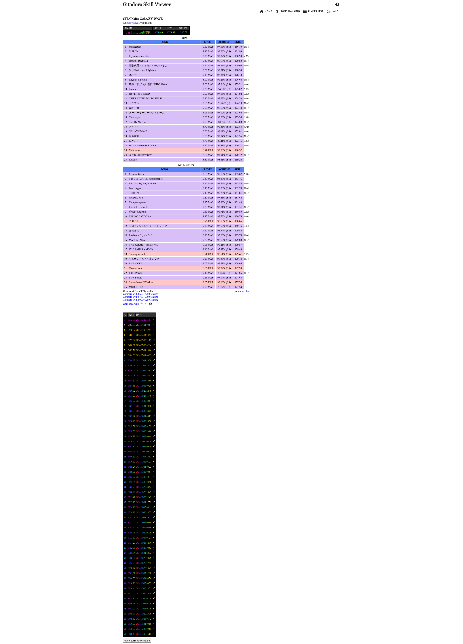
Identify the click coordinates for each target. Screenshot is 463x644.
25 (125, 441)
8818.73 (131, 583)
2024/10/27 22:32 (143, 563)
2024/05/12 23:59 (143, 360)
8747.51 (131, 517)
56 (125, 598)
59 (125, 614)
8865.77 (131, 614)
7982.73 (131, 325)
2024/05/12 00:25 (143, 355)
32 (125, 477)
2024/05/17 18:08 (143, 380)
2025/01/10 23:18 (143, 614)
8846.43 (131, 603)
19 (125, 411)
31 (125, 472)
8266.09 (131, 335)
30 (125, 467)
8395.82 (131, 340)
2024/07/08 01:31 (143, 462)
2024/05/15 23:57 (143, 375)
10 (125, 365)
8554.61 (131, 386)
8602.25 (131, 411)
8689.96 (131, 472)
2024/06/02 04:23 (143, 411)
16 (125, 396)
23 (125, 431)
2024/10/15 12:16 (143, 543)
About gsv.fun (242, 291)
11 (125, 370)
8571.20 (131, 396)
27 (125, 451)
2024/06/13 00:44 (143, 436)
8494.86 (131, 355)
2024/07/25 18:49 (143, 492)
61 (125, 624)
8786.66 (131, 558)
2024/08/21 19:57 (143, 517)
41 (125, 522)
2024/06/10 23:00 (143, 431)
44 (125, 538)
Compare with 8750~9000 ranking (140, 296)
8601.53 (131, 406)
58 (125, 608)
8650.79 (131, 436)
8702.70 (131, 487)
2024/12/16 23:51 (143, 588)
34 (125, 487)
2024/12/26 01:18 (143, 598)
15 (125, 391)
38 (125, 507)
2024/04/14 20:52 (143, 335)
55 (125, 593)
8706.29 (131, 492)
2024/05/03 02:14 (143, 345)
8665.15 (131, 446)
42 (125, 527)
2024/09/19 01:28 (143, 532)
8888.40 (131, 634)
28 (125, 456)
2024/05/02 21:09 (143, 340)
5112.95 (131, 320)
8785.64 (131, 553)
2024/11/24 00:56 (143, 578)
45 (125, 543)
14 (125, 386)
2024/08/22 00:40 (143, 522)
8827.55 (131, 593)
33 (125, 482)
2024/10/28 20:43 (143, 568)
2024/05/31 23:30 (143, 406)
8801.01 (131, 573)
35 (125, 492)
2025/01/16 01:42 (143, 619)
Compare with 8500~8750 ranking (140, 294)
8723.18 (131, 502)
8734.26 (131, 507)
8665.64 (131, 451)
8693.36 (131, 477)
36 (125, 497)
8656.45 (131, 441)
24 (125, 436)
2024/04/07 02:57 (143, 330)
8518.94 (131, 370)
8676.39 (131, 462)
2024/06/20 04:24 (143, 441)
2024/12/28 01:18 (143, 603)
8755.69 (131, 522)
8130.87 (131, 330)
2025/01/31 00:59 (143, 624)
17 (125, 401)
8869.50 (131, 619)
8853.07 (131, 608)
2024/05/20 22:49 (143, 391)
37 (125, 502)
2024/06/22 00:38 (143, 446)
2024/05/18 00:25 (143, 386)
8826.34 (131, 588)
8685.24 (131, 467)
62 (125, 629)
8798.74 (131, 568)
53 (125, 583)
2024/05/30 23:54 (143, 401)
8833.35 (131, 598)
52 (125, 578)
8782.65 (131, 548)
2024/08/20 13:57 (143, 512)
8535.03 (131, 375)
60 (125, 619)
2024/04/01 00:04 (143, 325)
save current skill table (137, 640)
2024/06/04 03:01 (143, 416)
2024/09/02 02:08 (143, 527)
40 (125, 517)
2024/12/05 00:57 (143, 583)
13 (125, 380)
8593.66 (131, 401)
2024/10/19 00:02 (143, 548)
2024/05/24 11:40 (143, 396)
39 (125, 512)
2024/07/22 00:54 (143, 487)
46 (125, 548)
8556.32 (131, 391)
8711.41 (131, 497)
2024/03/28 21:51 (143, 320)
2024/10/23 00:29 (143, 558)
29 (125, 462)
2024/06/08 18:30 (143, 421)
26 (125, 446)
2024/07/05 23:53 (143, 456)
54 (125, 588)
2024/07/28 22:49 (143, 497)
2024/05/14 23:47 (143, 370)
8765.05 (131, 532)
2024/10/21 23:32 (143, 553)
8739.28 (131, 512)
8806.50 (131, 578)
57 (125, 603)
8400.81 (131, 345)
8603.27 (131, 416)
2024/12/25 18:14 (143, 593)
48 (125, 558)
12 (125, 375)
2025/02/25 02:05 (143, 629)
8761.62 (131, 527)
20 (125, 416)
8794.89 (131, 563)
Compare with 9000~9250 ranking (140, 299)
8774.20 (131, 543)
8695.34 (131, 482)
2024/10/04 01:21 (143, 538)
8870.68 (131, 629)
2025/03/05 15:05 (143, 634)
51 (125, 573)
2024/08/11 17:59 (143, 502)
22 (125, 426)
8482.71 (131, 350)
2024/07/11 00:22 (143, 467)
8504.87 (131, 360)
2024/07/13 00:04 (143, 472)
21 (125, 421)
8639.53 (131, 431)
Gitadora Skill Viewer (147, 4)
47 (125, 553)
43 (125, 532)
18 (125, 406)
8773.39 (131, 538)
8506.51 (131, 365)
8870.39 (131, 624)
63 (125, 634)
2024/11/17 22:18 (143, 573)
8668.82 (131, 456)
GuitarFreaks (130, 22)
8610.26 (131, 421)
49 (125, 563)
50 (125, 568)
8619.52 (131, 426)
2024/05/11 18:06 (143, 350)
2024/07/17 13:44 (143, 477)
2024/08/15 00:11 (143, 507)
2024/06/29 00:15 (143, 451)
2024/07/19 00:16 (143, 482)
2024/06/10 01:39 (143, 426)
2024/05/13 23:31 (143, 365)
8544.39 (131, 380)
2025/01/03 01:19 (143, 608)
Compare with (131, 303)
